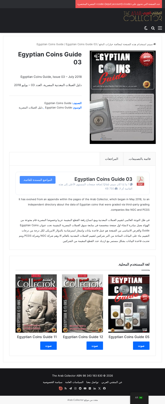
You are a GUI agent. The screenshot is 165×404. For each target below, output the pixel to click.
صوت (141, 345)
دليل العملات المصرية (31, 107)
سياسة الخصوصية (52, 382)
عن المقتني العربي (111, 382)
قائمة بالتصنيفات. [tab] (139, 159)
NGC (133, 209)
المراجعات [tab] (111, 159)
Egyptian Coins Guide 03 (103, 179)
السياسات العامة (74, 382)
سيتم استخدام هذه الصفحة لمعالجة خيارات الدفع (126, 44)
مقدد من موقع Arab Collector (82, 399)
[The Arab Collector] (143, 16)
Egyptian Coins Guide (50, 44)
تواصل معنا (92, 382)
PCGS (146, 209)
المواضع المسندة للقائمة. (37, 179)
